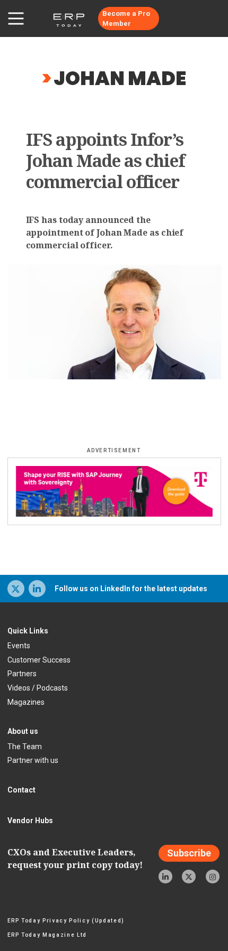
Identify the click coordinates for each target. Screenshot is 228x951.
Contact (21, 790)
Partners (22, 673)
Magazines (26, 702)
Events (18, 645)
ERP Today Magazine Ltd (47, 935)
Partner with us (32, 760)
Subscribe (189, 853)
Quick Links (27, 631)
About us (22, 731)
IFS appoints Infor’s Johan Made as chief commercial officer (105, 160)
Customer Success (39, 660)
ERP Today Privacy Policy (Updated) (66, 921)
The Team (24, 746)
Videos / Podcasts (37, 688)
